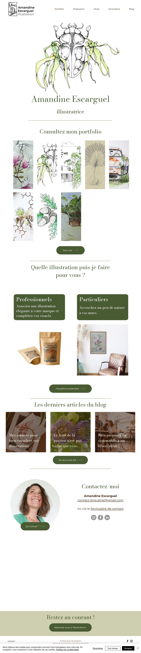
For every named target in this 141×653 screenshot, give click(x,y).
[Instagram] (93, 517)
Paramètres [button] (98, 648)
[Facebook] (100, 517)
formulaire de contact (107, 509)
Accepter (128, 648)
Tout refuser (112, 648)
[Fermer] (137, 648)
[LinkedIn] (107, 517)
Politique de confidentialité (67, 649)
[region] (102, 332)
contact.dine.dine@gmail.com (100, 500)
